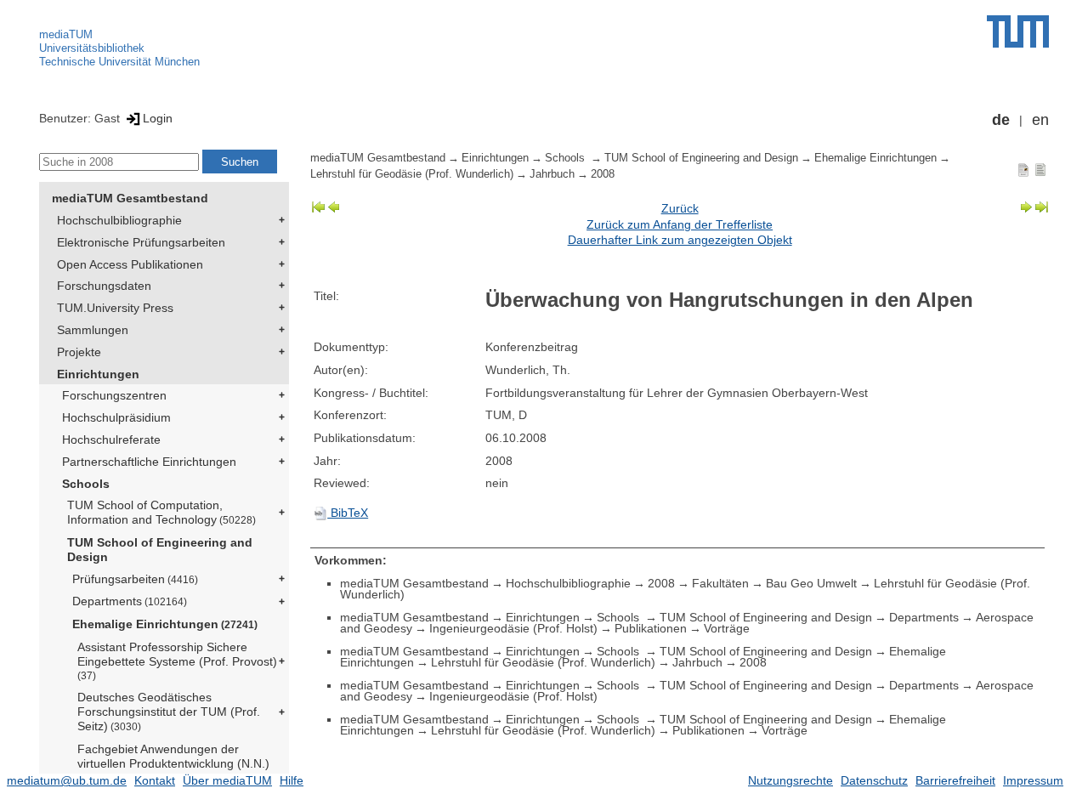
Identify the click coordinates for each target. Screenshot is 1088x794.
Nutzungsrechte (790, 780)
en (1040, 119)
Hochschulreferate (111, 439)
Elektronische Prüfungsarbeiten (141, 242)
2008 (603, 174)
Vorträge (727, 628)
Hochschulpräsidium (116, 417)
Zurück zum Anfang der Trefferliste (679, 224)
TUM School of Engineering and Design (159, 550)
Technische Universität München (119, 61)
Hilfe (291, 780)
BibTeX (347, 512)
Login (158, 118)
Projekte (79, 352)
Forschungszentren (114, 395)
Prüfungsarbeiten (135, 579)
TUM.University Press (115, 308)
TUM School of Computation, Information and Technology (161, 512)
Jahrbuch (552, 174)
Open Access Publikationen (130, 264)
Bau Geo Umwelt (811, 583)
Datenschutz (874, 780)
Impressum (1033, 780)
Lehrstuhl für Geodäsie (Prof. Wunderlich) (411, 174)
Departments (129, 601)
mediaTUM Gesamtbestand (130, 198)
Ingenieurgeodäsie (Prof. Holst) (513, 628)
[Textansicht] (1040, 169)
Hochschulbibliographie (119, 220)
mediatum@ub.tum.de (67, 780)
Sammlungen (92, 330)
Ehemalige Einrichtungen (165, 624)
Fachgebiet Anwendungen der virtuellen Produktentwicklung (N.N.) (173, 756)
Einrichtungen (98, 374)
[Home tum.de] (1018, 31)
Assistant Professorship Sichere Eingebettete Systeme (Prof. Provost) (177, 660)
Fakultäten (720, 583)
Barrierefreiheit (955, 780)
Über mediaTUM (227, 780)
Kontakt (154, 780)
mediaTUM (66, 34)
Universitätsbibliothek (91, 48)
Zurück (680, 208)
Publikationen (651, 628)
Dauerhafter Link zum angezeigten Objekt (680, 240)
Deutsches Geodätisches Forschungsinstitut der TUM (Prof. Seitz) (168, 711)
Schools (86, 484)
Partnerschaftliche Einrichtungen (149, 461)
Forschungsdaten (104, 285)
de (1001, 119)
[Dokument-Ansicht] (1023, 169)
